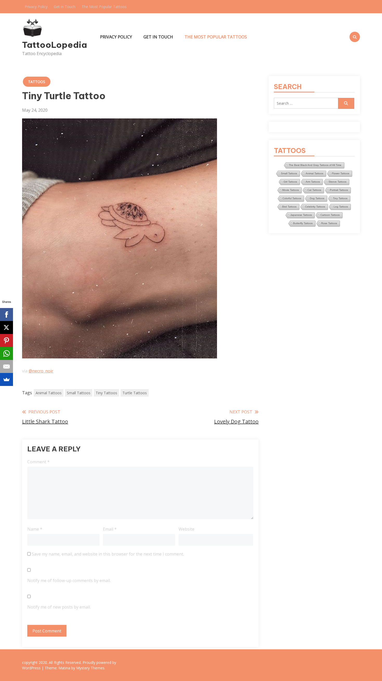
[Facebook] (6, 314)
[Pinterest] (6, 340)
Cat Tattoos (314, 190)
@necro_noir (41, 371)
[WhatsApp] (6, 353)
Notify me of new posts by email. (59, 607)
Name (34, 529)
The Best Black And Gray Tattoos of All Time (315, 165)
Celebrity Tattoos (315, 206)
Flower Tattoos (340, 173)
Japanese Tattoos (301, 214)
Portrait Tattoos (339, 190)
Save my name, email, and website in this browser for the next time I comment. (108, 554)
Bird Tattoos (289, 206)
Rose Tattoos (329, 223)
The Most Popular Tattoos (104, 6)
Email (110, 529)
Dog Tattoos (317, 198)
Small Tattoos (78, 392)
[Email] (6, 366)
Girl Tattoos (290, 181)
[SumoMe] (6, 379)
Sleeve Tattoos (337, 181)
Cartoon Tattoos (330, 214)
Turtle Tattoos (134, 392)
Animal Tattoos (49, 392)
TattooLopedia (54, 44)
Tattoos (36, 81)
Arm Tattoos (313, 181)
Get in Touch (64, 6)
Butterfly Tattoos (303, 223)
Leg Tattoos (341, 206)
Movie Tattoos (290, 190)
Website (186, 529)
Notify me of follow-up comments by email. (69, 580)
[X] (6, 327)
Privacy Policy (36, 6)
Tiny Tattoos (106, 392)
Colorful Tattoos (291, 198)
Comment (38, 462)
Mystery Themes (90, 667)
